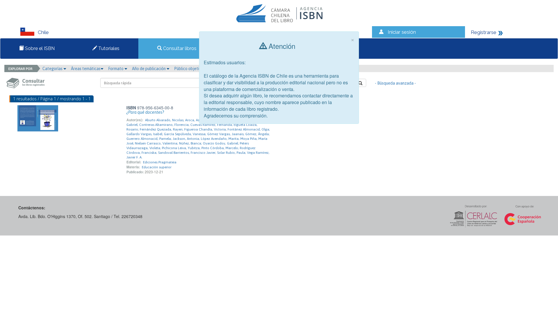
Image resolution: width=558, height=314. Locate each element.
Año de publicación (149, 68)
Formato (116, 68)
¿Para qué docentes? (145, 112)
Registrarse (483, 32)
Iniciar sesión (402, 32)
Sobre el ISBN (39, 48)
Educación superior (156, 167)
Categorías (52, 68)
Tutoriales (108, 48)
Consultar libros (179, 48)
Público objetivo (188, 68)
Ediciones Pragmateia (159, 162)
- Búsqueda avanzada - (395, 83)
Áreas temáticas (86, 68)
